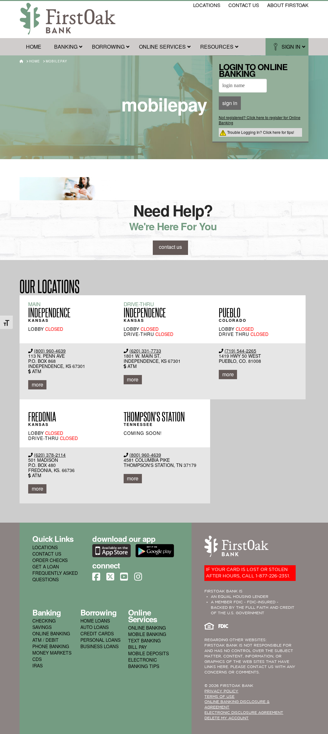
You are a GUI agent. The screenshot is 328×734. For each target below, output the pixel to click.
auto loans (94, 627)
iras (37, 665)
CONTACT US (46, 553)
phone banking (50, 646)
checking (44, 620)
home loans (95, 620)
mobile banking (147, 634)
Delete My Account (226, 718)
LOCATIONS (45, 547)
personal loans (100, 640)
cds (37, 659)
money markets (51, 652)
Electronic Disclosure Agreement (243, 712)
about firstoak (287, 5)
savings (42, 627)
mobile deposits (148, 653)
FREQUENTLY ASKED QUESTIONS (55, 576)
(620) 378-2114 (50, 455)
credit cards (97, 633)
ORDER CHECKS (50, 560)
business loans (99, 646)
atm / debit (45, 640)
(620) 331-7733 (145, 350)
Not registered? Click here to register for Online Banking (259, 120)
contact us (243, 5)
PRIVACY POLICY (221, 691)
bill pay (137, 647)
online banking (51, 633)
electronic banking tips (143, 663)
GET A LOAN (45, 566)
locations (206, 5)
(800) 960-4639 (50, 350)
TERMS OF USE (219, 696)
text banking (144, 640)
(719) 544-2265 (240, 350)
